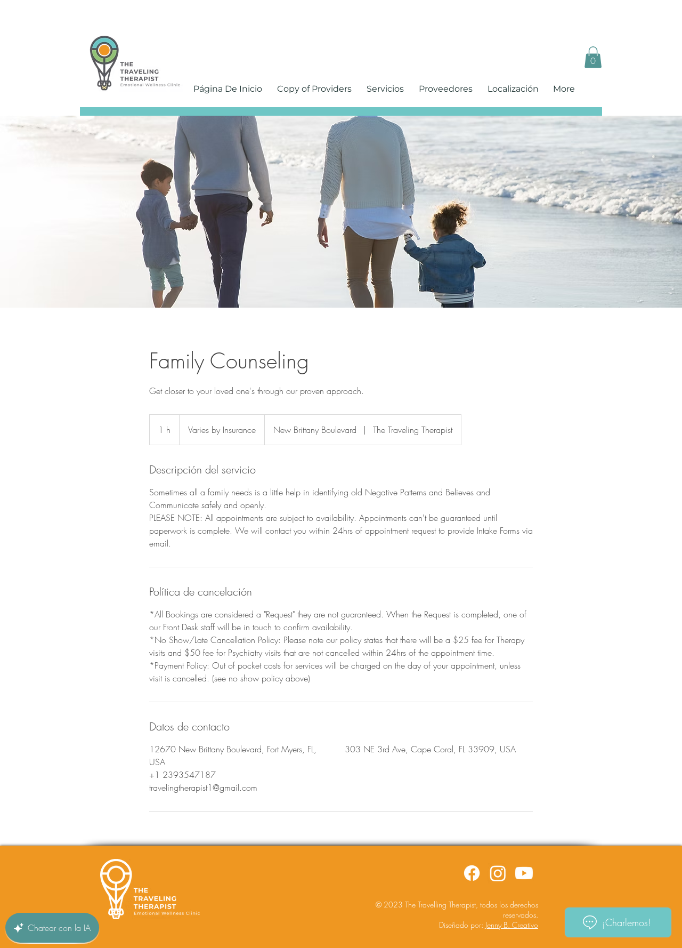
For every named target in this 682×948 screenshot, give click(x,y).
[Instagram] (498, 873)
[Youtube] (524, 873)
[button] (593, 57)
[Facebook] (471, 873)
